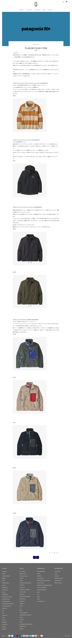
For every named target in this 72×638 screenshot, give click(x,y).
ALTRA (3, 580)
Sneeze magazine (24, 612)
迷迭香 (3, 578)
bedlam (21, 617)
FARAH (21, 605)
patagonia (36, 44)
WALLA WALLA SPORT (7, 596)
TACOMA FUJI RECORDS (25, 596)
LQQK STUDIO (23, 573)
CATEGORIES (29, 9)
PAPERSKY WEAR (6, 599)
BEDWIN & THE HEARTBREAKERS (44, 585)
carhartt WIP (22, 571)
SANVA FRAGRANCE (6, 606)
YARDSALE (22, 594)
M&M (38, 592)
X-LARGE (22, 619)
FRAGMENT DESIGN (41, 590)
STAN (3, 617)
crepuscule (22, 587)
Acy (20, 608)
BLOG (44, 9)
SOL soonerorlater (24, 576)
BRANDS (21, 9)
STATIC (3, 573)
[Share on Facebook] (49, 552)
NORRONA (4, 622)
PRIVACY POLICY (58, 583)
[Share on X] (52, 552)
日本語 (3, 635)
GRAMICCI (4, 629)
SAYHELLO (22, 603)
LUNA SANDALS (5, 583)
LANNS (21, 580)
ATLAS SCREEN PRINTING (8, 603)
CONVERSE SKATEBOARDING (26, 624)
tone (38, 594)
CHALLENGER (40, 578)
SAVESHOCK (5, 590)
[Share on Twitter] (54, 552)
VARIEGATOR (5, 594)
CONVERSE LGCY (41, 601)
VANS (21, 622)
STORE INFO (37, 9)
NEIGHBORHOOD (41, 571)
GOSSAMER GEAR (6, 601)
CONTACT (50, 9)
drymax (4, 585)
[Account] (63, 2)
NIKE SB (4, 626)
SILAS (38, 599)
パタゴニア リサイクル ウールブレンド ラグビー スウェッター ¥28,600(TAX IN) (30, 83)
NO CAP (4, 592)
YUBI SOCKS (5, 587)
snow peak (4, 615)
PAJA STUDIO (23, 592)
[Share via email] (58, 552)
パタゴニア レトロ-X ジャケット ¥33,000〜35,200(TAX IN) (25, 319)
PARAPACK (4, 608)
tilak (3, 613)
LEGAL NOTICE (58, 580)
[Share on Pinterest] (56, 552)
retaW (38, 596)
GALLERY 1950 (40, 583)
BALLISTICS (4, 624)
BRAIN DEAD (22, 599)
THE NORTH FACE (6, 576)
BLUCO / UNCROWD (41, 587)
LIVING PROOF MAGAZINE (25, 615)
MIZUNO (21, 628)
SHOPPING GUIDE (59, 578)
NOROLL (21, 578)
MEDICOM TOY (23, 626)
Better (21, 610)
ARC (3, 610)
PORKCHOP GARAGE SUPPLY (43, 580)
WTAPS (38, 573)
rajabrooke (22, 601)
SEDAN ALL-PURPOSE (24, 589)
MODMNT (39, 576)
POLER (3, 619)
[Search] (69, 2)
